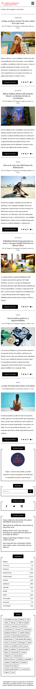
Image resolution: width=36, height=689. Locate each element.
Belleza (18, 562)
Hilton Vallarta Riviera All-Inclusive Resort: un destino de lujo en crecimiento (18, 96)
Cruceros (18, 565)
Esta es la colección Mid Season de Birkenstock (18, 166)
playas (6, 649)
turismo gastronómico (11, 669)
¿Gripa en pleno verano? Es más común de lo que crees (18, 22)
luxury (6, 643)
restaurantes (18, 656)
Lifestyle (18, 18)
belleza (22, 619)
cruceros (18, 629)
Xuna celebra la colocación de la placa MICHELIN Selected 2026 (17, 521)
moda (29, 643)
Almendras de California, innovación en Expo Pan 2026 (18, 526)
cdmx (6, 623)
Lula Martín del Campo (23, 639)
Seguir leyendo (10, 82)
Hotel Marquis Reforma (20, 636)
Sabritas (20, 659)
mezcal (13, 643)
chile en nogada (23, 623)
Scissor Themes (7, 685)
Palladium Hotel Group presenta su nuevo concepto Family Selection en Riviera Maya (18, 243)
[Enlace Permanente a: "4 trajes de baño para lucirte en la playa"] (18, 402)
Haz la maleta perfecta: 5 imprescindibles (18, 319)
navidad (14, 646)
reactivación (14, 653)
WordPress (30, 685)
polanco (13, 649)
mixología (21, 643)
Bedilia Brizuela (10, 389)
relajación (7, 656)
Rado (6, 653)
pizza (26, 646)
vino (13, 672)
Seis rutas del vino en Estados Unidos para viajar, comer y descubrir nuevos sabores (17, 545)
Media (18, 591)
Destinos (18, 569)
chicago (13, 623)
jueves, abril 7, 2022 (28, 323)
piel (20, 646)
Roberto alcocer (9, 659)
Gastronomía (18, 576)
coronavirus (8, 629)
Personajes (18, 598)
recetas (23, 653)
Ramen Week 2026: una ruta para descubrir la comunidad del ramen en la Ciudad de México (17, 533)
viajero (6, 672)
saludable (28, 659)
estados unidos (25, 633)
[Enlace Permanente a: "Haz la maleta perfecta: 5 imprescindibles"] (18, 337)
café (28, 619)
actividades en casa (10, 619)
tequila (6, 662)
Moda (18, 162)
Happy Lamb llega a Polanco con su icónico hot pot (16, 539)
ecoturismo (27, 629)
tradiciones (15, 662)
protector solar (24, 649)
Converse (23, 626)
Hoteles (18, 90)
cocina (6, 626)
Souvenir (18, 602)
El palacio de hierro (10, 633)
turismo (24, 662)
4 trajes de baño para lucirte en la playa (18, 386)
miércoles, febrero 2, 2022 (25, 389)
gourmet (7, 636)
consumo (14, 626)
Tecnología (18, 606)
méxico (6, 646)
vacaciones (25, 669)
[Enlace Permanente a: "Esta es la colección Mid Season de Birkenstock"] (18, 187)
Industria (18, 584)
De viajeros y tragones (12, 26)
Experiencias (18, 573)
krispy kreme (8, 639)
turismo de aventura (11, 666)
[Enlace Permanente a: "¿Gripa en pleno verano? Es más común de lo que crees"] (18, 43)
